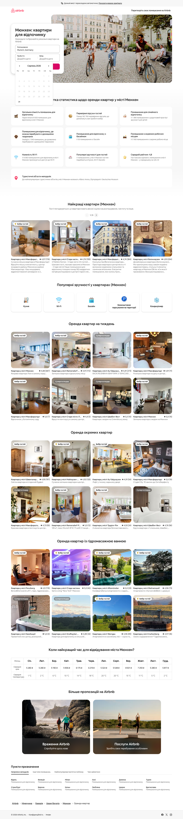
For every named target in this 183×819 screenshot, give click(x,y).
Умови (48, 815)
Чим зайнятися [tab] (94, 772)
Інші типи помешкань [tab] (41, 772)
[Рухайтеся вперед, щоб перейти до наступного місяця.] (48, 66)
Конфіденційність (36, 815)
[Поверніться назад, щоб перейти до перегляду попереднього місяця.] (19, 66)
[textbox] (26, 58)
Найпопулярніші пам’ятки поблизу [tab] (69, 772)
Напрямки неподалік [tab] (20, 772)
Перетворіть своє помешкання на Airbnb (151, 10)
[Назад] (87, 215)
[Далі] (96, 215)
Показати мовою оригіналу (110, 3)
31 (19, 102)
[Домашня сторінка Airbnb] (17, 10)
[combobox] (37, 49)
